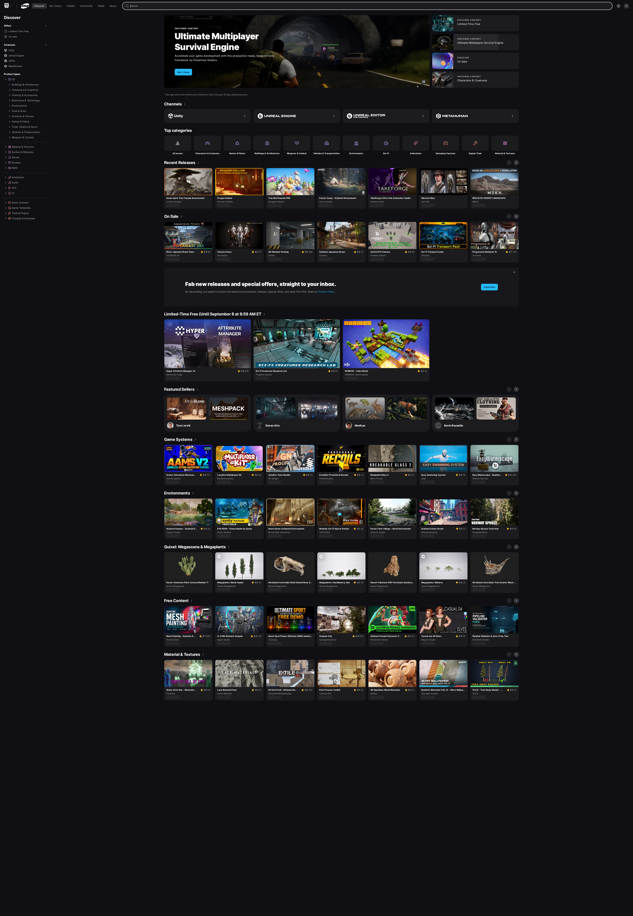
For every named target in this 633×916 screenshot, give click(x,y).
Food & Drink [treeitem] (19, 111)
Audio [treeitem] (15, 182)
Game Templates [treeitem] (21, 207)
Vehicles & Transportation (326, 153)
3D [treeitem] (13, 79)
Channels (9, 44)
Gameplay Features (445, 153)
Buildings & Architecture (267, 153)
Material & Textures (505, 153)
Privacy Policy (326, 291)
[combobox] (369, 6)
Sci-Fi (386, 153)
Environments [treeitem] (19, 105)
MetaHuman (15, 66)
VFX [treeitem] (14, 187)
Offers (7, 25)
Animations (416, 153)
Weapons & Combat (297, 153)
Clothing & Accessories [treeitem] (24, 95)
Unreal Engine (16, 55)
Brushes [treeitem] (16, 162)
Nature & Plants (237, 153)
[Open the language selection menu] (618, 6)
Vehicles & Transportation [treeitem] (26, 132)
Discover (12, 17)
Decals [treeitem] (15, 157)
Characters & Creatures (207, 153)
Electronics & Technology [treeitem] (26, 100)
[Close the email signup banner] (514, 272)
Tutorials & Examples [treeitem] (23, 218)
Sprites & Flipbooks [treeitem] (22, 152)
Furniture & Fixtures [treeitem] (23, 116)
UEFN (12, 60)
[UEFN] (386, 116)
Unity (11, 50)
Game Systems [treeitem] (20, 202)
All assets (178, 153)
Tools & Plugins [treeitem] (20, 213)
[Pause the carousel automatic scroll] (423, 81)
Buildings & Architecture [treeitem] (25, 84)
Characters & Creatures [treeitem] (25, 89)
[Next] (516, 162)
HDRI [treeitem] (14, 167)
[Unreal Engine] (297, 116)
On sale (13, 36)
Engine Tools (475, 153)
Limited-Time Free (19, 31)
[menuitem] (39, 6)
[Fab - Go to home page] (25, 6)
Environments (356, 153)
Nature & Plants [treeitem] (20, 121)
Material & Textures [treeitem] (22, 146)
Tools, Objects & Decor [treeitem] (24, 126)
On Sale (190, 43)
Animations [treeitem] (18, 177)
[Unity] (207, 116)
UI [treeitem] (13, 193)
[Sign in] (626, 6)
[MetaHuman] (475, 116)
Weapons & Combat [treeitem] (23, 137)
